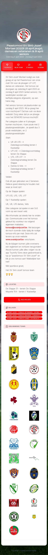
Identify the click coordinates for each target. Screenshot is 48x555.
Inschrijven (26, 300)
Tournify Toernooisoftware (24, 551)
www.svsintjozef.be (15, 239)
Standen (29, 67)
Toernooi (7, 67)
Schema (41, 67)
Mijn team (19, 67)
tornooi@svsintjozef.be (16, 227)
